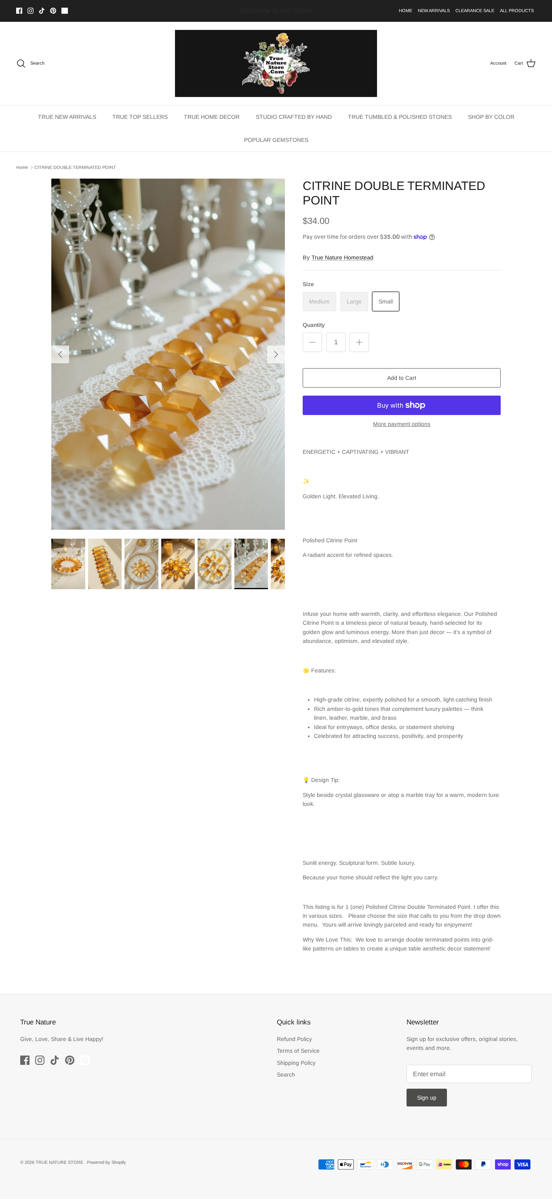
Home (22, 167)
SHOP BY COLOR (491, 117)
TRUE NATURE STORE (60, 1162)
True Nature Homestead (342, 257)
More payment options (401, 424)
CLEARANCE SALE (474, 10)
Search (286, 1074)
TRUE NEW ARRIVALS (67, 117)
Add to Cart (401, 378)
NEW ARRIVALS (434, 10)
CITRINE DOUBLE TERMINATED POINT (75, 167)
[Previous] (60, 354)
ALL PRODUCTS (517, 10)
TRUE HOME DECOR (212, 117)
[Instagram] (30, 11)
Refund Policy (294, 1039)
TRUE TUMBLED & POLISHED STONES (400, 117)
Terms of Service (298, 1050)
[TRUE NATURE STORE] (276, 63)
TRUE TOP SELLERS (140, 117)
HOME (405, 10)
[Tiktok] (42, 11)
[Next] (276, 354)
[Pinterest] (53, 11)
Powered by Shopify (106, 1162)
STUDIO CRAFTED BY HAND (294, 117)
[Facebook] (19, 11)
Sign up (426, 1097)
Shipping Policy (296, 1063)
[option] (168, 354)
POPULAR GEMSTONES (276, 140)
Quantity (314, 325)
